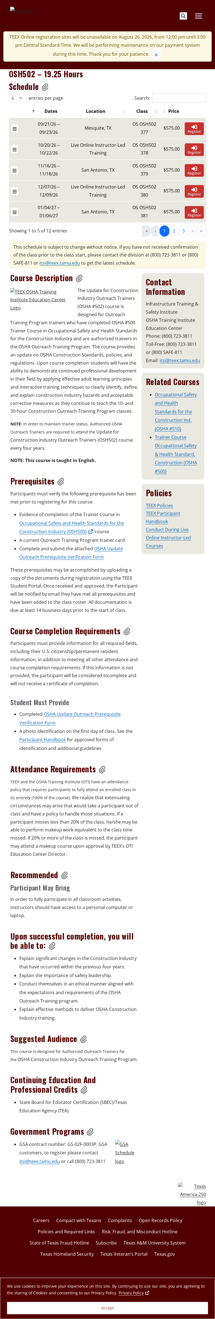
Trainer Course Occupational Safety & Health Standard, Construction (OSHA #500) (176, 454)
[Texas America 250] (192, 1194)
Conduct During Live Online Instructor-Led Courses (168, 537)
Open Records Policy (160, 1220)
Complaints (120, 1220)
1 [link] (164, 231)
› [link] (192, 231)
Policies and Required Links (66, 1232)
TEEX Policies (159, 505)
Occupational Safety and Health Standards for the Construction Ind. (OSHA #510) (176, 411)
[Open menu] (198, 16)
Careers (41, 1220)
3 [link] (183, 231)
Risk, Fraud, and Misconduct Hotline (139, 1232)
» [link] (201, 231)
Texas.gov (164, 1254)
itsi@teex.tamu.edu (59, 263)
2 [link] (174, 231)
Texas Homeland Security (67, 1254)
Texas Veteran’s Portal (124, 1254)
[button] (45, 86)
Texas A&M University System (154, 1243)
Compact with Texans (78, 1220)
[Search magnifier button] (183, 16)
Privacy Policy (134, 1292)
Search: (142, 98)
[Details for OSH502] (14, 128)
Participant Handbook (42, 740)
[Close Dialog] (156, 54)
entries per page (46, 98)
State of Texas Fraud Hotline (59, 1243)
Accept (107, 1308)
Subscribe (106, 1243)
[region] (107, 1298)
